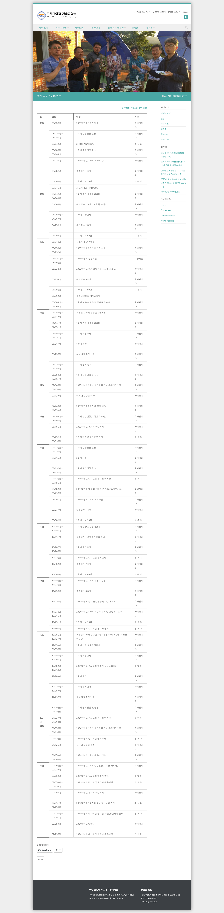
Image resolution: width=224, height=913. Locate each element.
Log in (163, 205)
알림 (163, 118)
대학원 (149, 27)
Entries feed (166, 210)
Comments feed (168, 215)
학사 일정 (165, 134)
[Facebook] (186, 17)
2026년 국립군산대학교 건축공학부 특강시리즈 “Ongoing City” (173, 183)
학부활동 (79, 27)
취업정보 (165, 129)
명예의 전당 (166, 113)
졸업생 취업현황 (116, 27)
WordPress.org (167, 220)
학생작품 (165, 139)
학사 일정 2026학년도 (170, 191)
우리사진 (165, 123)
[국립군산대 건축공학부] (56, 15)
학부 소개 (43, 27)
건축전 (135, 27)
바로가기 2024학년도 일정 (134, 107)
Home (164, 96)
